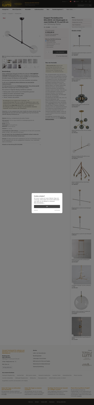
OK (47, 206)
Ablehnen (36, 210)
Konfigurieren (57, 210)
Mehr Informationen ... (39, 202)
